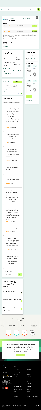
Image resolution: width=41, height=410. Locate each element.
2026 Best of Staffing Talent (29, 90)
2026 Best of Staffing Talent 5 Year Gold (35, 90)
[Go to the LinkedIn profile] (32, 405)
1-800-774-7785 (9, 91)
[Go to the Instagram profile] (38, 405)
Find (3, 9)
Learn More (16, 68)
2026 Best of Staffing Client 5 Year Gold (35, 75)
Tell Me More (7, 73)
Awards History (29, 96)
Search (38, 9)
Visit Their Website (17, 81)
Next (19, 274)
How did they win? (28, 100)
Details (34, 25)
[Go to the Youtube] (34, 405)
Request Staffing (16, 70)
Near (23, 9)
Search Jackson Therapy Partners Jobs (6, 70)
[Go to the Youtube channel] (36, 405)
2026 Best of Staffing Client (29, 75)
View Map (7, 89)
